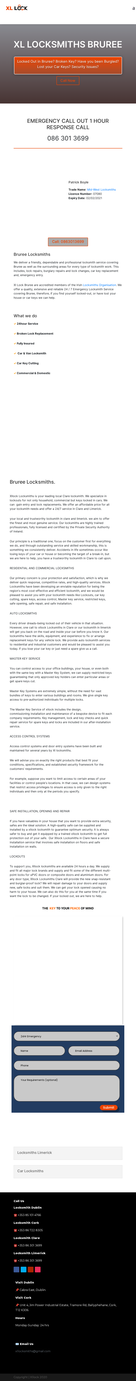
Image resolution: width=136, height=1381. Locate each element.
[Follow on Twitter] (68, 20)
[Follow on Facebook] (61, 20)
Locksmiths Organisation (99, 285)
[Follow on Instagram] (38, 1269)
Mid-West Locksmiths (101, 189)
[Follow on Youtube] (75, 20)
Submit (108, 1107)
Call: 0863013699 (68, 241)
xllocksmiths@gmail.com (32, 1351)
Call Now (67, 80)
